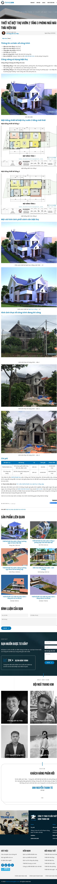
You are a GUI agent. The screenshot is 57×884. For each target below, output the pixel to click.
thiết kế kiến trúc (29, 56)
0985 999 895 (22, 489)
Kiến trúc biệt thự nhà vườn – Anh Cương (43, 568)
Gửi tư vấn (39, 489)
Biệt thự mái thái (21, 509)
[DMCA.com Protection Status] (5, 870)
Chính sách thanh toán (36, 876)
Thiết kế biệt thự (49, 860)
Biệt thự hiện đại (11, 509)
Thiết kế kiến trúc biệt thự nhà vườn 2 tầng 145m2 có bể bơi (43, 597)
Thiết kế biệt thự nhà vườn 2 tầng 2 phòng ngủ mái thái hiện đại (43, 541)
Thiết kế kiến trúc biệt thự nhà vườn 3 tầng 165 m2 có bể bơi (14, 597)
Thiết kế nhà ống (49, 857)
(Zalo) (28, 489)
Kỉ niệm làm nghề (6, 860)
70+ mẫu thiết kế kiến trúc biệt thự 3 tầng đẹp (30, 484)
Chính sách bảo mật (21, 876)
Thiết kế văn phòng (50, 866)
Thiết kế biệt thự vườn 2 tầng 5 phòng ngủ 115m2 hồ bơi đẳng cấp (14, 568)
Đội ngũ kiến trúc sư (7, 857)
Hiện (9, 38)
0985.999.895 (35, 838)
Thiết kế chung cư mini (29, 863)
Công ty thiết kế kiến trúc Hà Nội (32, 866)
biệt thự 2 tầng (32, 309)
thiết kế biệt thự (15, 477)
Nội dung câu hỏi (50, 651)
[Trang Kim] (7, 2)
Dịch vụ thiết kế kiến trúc (30, 854)
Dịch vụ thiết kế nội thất (30, 857)
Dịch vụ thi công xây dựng (30, 860)
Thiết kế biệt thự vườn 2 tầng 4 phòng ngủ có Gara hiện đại (14, 542)
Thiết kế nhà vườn (50, 863)
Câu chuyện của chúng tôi (9, 854)
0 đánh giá (12, 503)
